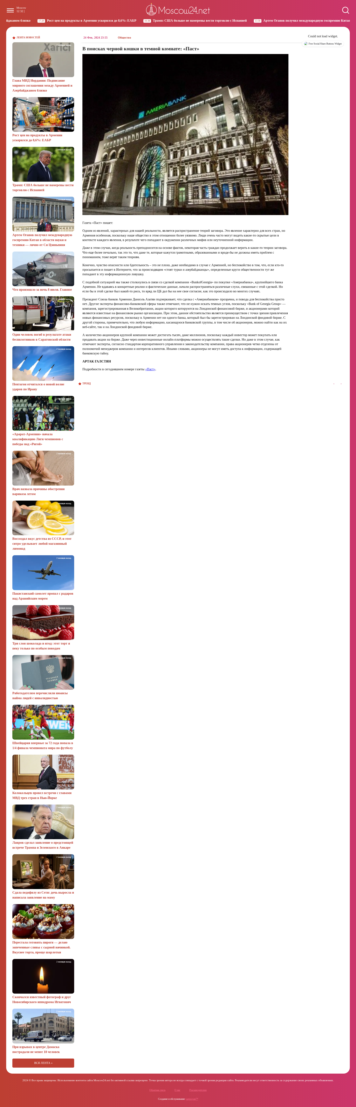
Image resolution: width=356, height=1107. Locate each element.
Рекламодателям (198, 1090)
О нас (177, 1090)
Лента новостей (28, 37)
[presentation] (333, 383)
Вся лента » (43, 1063)
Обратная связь (157, 1090)
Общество (124, 37)
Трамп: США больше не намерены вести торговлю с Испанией (142, 20)
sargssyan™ (192, 1099)
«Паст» (150, 369)
